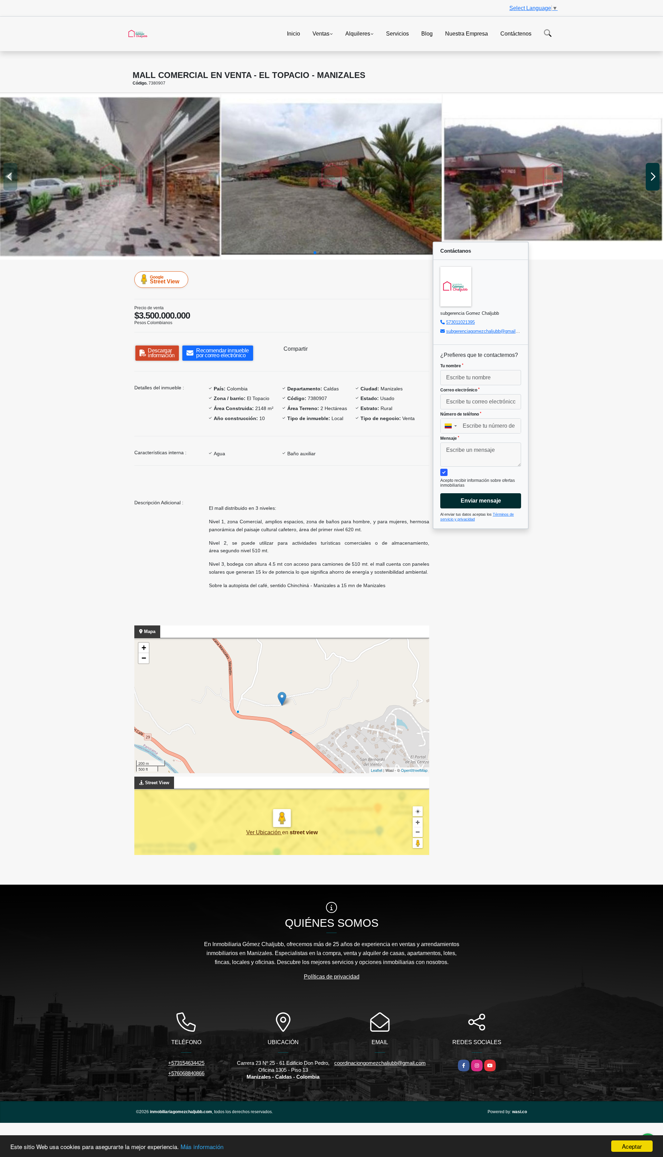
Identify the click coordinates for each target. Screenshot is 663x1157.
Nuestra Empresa (466, 33)
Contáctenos (515, 33)
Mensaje (449, 438)
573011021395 (460, 322)
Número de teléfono (460, 414)
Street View (164, 279)
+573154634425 (186, 1063)
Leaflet (376, 770)
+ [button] (144, 647)
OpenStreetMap (414, 770)
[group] (110, 177)
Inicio (293, 33)
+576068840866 (186, 1073)
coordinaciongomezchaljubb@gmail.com (380, 1063)
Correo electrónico (460, 390)
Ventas (321, 33)
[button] (315, 252)
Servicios (397, 33)
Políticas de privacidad (331, 977)
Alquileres (357, 33)
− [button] (144, 658)
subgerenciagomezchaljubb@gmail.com (486, 331)
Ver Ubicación (264, 832)
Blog (427, 33)
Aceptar (632, 1146)
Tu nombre (451, 366)
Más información (202, 1146)
